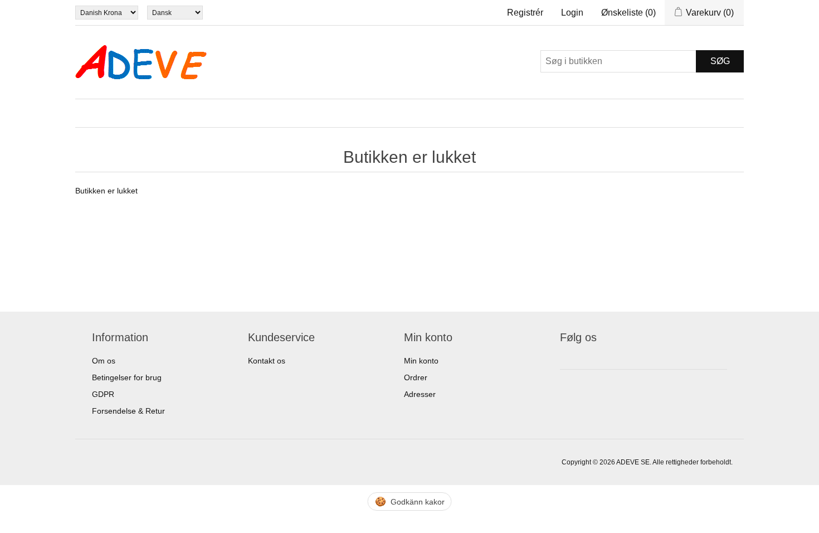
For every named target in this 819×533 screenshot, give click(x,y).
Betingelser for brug (127, 377)
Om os (103, 360)
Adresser (420, 394)
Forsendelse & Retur (128, 410)
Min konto (421, 360)
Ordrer (415, 377)
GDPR (103, 394)
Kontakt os (266, 360)
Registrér (525, 12)
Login (572, 12)
